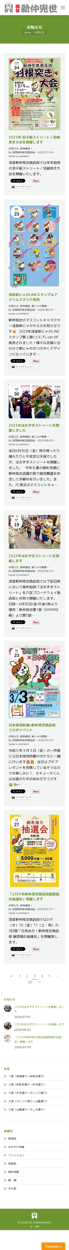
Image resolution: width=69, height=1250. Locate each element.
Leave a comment (19, 156)
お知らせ (14, 148)
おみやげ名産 (16, 1147)
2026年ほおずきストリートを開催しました (39, 1009)
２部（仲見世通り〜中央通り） (27, 1084)
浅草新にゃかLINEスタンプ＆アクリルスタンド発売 (33, 297)
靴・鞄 (12, 1180)
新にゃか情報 (39, 306)
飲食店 (12, 1138)
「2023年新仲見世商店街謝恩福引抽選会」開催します (34, 896)
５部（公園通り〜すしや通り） (27, 1109)
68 (30, 982)
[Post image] (8, 1008)
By (22, 152)
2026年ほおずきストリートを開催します (39, 1024)
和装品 (12, 1163)
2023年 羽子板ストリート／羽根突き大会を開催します (34, 140)
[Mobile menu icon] (63, 7)
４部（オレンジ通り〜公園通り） (28, 1101)
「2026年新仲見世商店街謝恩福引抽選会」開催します (38, 1039)
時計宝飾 (13, 1172)
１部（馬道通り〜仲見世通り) (26, 1076)
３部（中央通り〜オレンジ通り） (28, 1093)
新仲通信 (25, 148)
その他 (12, 1188)
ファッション (16, 1155)
